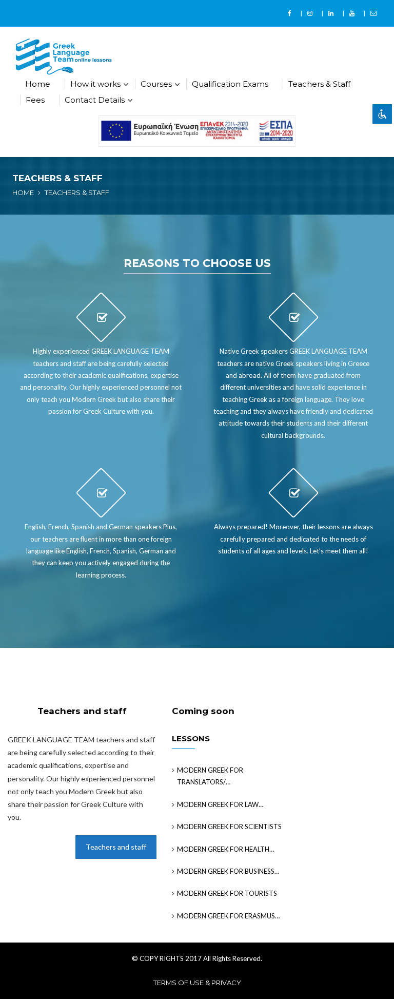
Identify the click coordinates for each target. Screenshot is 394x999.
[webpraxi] (197, 130)
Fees (35, 100)
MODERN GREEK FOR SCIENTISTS (229, 826)
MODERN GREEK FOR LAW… (220, 804)
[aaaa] (291, 13)
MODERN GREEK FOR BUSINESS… (228, 871)
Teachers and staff (116, 846)
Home (37, 84)
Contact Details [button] (95, 100)
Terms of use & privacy (197, 982)
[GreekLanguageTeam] (63, 56)
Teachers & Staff (319, 84)
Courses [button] (156, 84)
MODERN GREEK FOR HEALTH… (225, 849)
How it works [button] (95, 84)
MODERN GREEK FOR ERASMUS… (228, 916)
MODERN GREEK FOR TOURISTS (227, 893)
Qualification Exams (230, 84)
